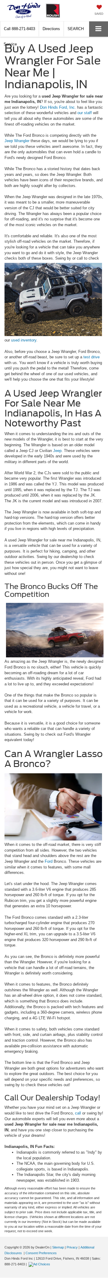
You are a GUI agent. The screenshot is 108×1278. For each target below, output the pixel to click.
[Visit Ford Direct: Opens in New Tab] (40, 1264)
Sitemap (58, 1247)
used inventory (23, 340)
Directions (51, 28)
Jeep (57, 450)
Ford (49, 861)
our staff (85, 113)
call (78, 1113)
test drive (91, 357)
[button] (19, 28)
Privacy (72, 1247)
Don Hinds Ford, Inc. (58, 107)
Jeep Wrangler (16, 141)
